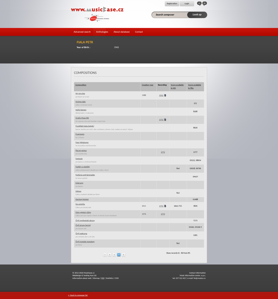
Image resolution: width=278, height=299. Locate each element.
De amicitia (80, 204)
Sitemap (96, 278)
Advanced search (82, 32)
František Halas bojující (85, 126)
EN (204, 3)
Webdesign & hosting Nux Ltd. (84, 276)
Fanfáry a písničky (83, 167)
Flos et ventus (81, 151)
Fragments (80, 134)
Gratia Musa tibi (82, 118)
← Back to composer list (78, 295)
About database (122, 32)
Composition (80, 85)
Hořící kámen (81, 110)
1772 (161, 120)
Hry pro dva (80, 94)
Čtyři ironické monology (85, 242)
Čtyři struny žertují (83, 225)
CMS (117, 278)
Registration (172, 4)
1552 (161, 95)
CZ (199, 3)
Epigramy (79, 183)
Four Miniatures (82, 143)
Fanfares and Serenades (85, 175)
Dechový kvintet (82, 199)
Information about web (81, 278)
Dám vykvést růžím (83, 213)
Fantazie (79, 159)
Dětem (78, 191)
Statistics (109, 278)
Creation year (147, 85)
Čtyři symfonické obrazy (85, 221)
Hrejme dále (81, 102)
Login (187, 4)
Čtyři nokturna (81, 234)
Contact (139, 32)
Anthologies (102, 32)
